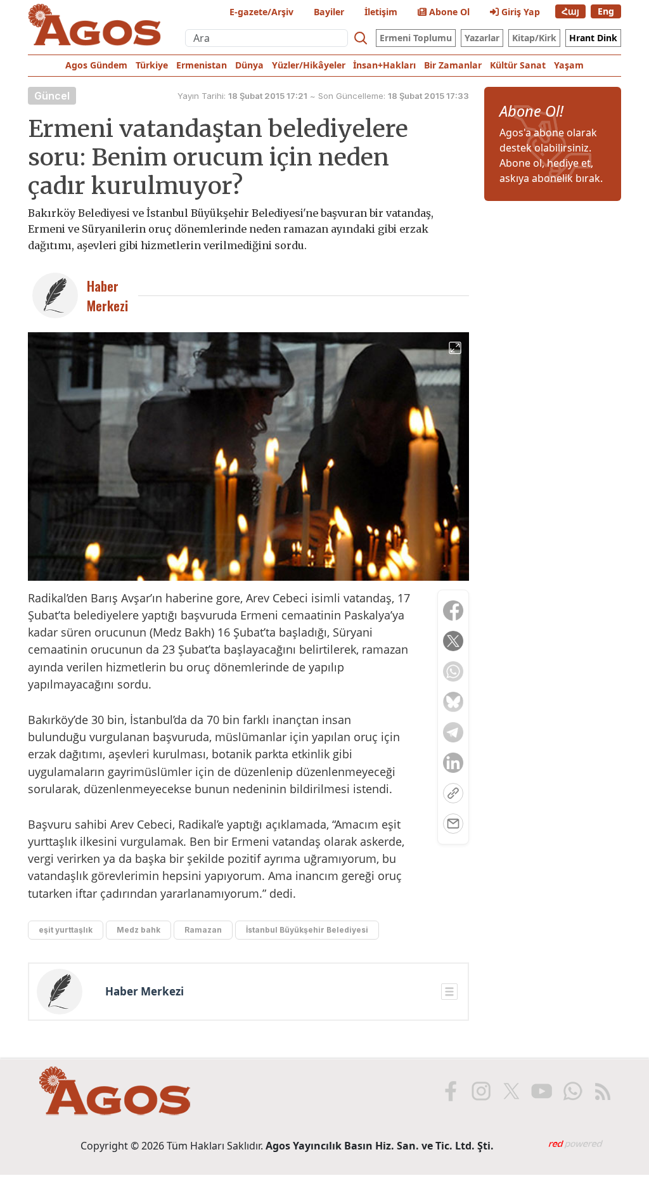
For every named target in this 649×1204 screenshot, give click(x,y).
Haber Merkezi (144, 992)
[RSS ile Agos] (601, 1091)
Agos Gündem (96, 65)
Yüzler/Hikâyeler (308, 65)
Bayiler (329, 12)
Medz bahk (138, 930)
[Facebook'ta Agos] (449, 1091)
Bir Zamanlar (453, 65)
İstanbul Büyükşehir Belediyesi (307, 930)
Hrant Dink (593, 38)
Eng (606, 11)
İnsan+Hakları (384, 65)
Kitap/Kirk (534, 38)
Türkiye (152, 65)
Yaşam (569, 65)
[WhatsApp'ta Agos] (571, 1091)
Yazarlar (482, 38)
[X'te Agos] (510, 1091)
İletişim (380, 12)
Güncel (52, 95)
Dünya (249, 65)
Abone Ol (448, 12)
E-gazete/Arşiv (261, 12)
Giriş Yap (519, 12)
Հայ (570, 11)
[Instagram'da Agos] (480, 1091)
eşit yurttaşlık (66, 930)
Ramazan (203, 930)
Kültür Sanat (518, 65)
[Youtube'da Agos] (541, 1091)
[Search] (360, 38)
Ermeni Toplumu (416, 38)
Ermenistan (201, 65)
